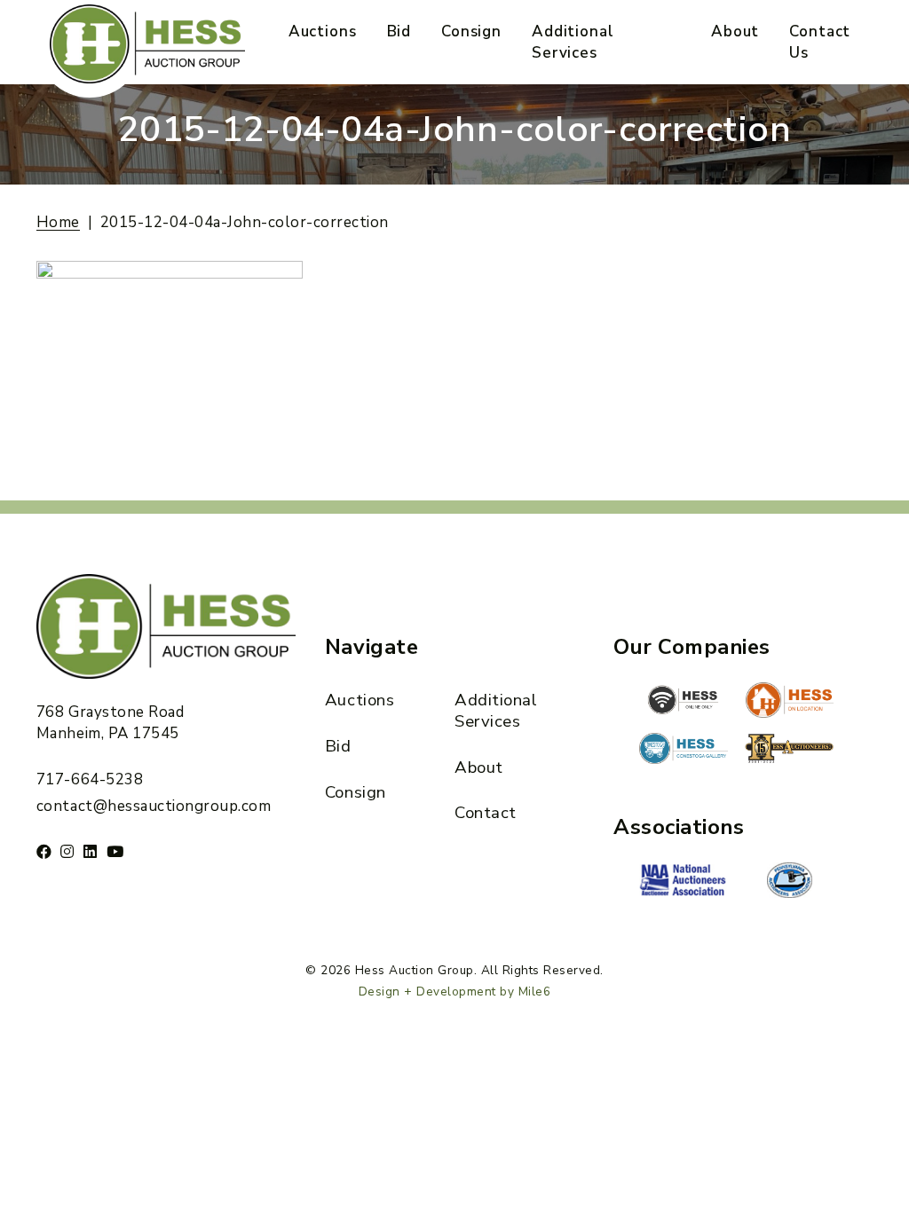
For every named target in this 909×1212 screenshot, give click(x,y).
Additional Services (573, 42)
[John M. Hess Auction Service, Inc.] (789, 700)
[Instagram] (67, 851)
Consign (471, 31)
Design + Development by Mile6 (455, 991)
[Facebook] (44, 851)
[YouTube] (115, 851)
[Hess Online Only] (683, 700)
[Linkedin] (90, 851)
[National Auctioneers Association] (683, 882)
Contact (485, 812)
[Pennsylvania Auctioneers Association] (789, 880)
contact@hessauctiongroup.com (153, 806)
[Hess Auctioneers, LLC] (789, 751)
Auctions (323, 31)
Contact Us (819, 42)
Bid (399, 31)
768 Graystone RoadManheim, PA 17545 (110, 723)
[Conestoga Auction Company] (683, 750)
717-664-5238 (89, 779)
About (735, 31)
